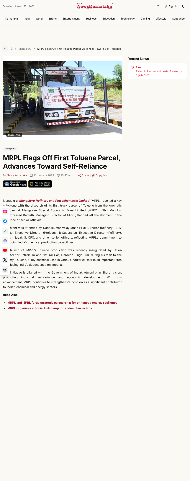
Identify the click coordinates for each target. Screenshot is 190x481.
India (27, 18)
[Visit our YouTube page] (5, 250)
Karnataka (11, 18)
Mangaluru (25, 48)
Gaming (145, 18)
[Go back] (5, 49)
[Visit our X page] (5, 260)
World (39, 18)
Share (85, 175)
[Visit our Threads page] (5, 269)
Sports (53, 18)
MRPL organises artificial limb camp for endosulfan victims (49, 308)
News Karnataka (17, 175)
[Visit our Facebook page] (5, 221)
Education (109, 18)
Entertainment (71, 18)
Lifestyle (161, 18)
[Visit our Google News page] (5, 240)
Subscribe (178, 18)
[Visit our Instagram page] (5, 211)
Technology (128, 18)
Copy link (101, 175)
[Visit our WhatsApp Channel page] (5, 231)
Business (91, 18)
